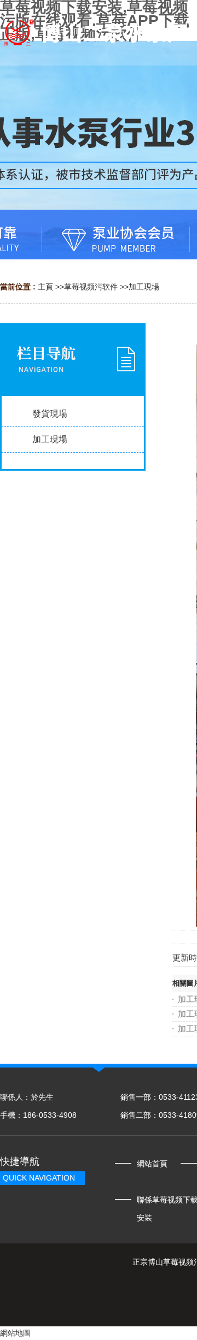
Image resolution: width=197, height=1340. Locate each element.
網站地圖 (15, 1333)
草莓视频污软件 (91, 286)
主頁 (45, 286)
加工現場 (144, 286)
